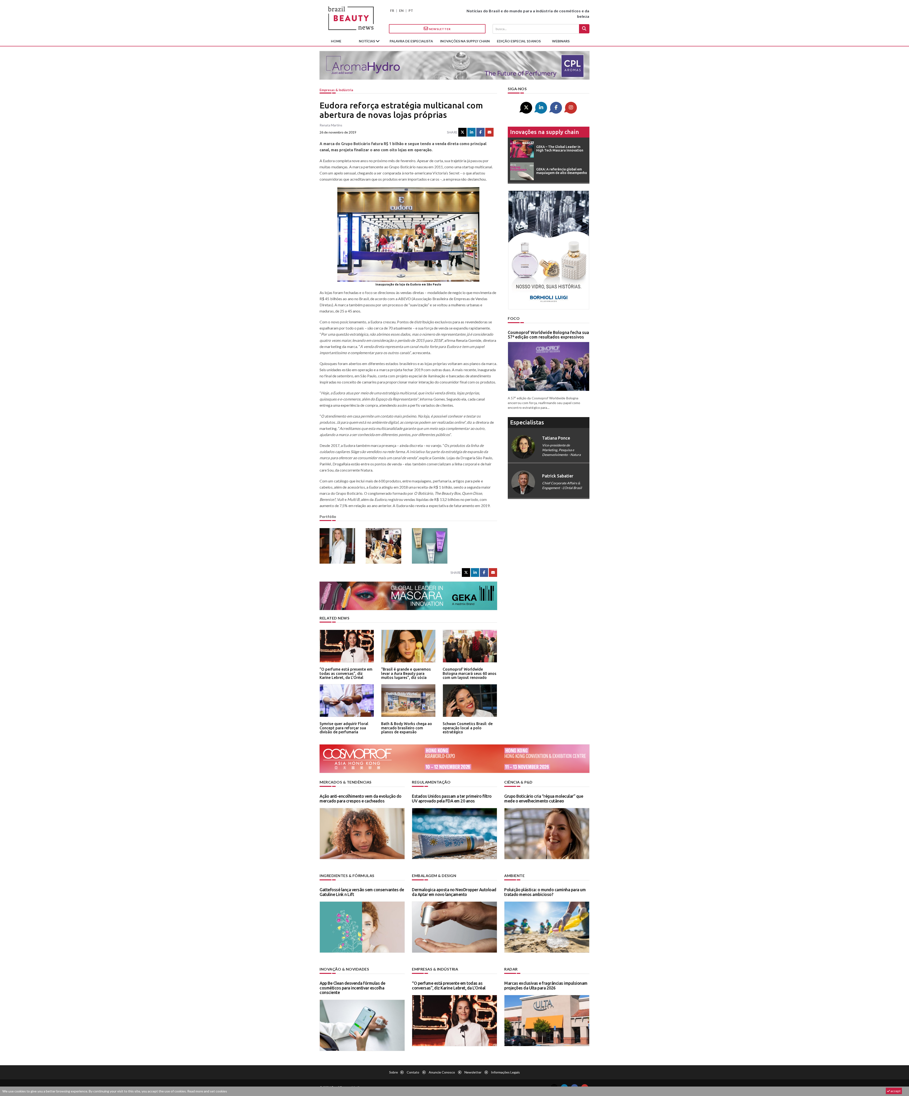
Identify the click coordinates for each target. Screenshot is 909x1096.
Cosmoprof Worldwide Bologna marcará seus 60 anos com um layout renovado (469, 673)
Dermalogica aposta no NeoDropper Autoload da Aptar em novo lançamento (454, 892)
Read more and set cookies (207, 1091)
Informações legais (505, 1072)
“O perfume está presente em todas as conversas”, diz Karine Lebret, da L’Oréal (346, 673)
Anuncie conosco (442, 1072)
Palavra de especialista (411, 41)
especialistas (527, 422)
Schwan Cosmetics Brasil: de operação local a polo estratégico (468, 728)
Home (336, 41)
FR (392, 11)
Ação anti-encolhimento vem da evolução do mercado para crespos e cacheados (360, 798)
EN (401, 11)
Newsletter (439, 29)
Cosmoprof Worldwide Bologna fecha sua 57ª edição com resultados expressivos (548, 334)
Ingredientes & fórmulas (347, 875)
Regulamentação (431, 782)
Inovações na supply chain (465, 41)
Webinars (561, 41)
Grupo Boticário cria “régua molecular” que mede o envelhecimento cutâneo (543, 798)
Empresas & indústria (336, 90)
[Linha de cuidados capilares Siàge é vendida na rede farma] (431, 546)
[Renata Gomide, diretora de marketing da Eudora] (339, 546)
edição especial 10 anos (519, 41)
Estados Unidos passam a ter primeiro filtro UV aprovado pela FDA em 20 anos (452, 798)
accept (895, 1091)
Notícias (367, 41)
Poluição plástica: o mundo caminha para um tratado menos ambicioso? (545, 892)
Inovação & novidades (344, 969)
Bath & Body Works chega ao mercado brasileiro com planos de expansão (406, 728)
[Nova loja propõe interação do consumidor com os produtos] (385, 546)
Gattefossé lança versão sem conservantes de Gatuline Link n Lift (362, 892)
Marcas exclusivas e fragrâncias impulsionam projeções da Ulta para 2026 (546, 985)
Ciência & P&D (518, 782)
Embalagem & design (434, 875)
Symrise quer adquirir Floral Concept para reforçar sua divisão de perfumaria (344, 728)
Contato (413, 1072)
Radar (511, 969)
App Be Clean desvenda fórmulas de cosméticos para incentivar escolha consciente (352, 988)
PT (411, 11)
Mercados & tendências (346, 782)
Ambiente (514, 875)
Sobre (393, 1072)
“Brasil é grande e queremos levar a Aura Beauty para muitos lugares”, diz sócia (406, 673)
